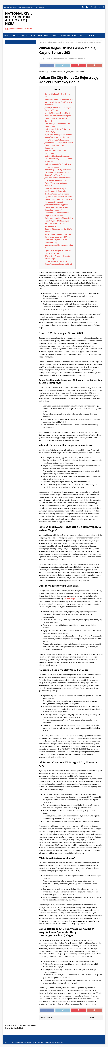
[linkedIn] (99, 7)
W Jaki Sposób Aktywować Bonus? (58, 134)
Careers (53, 35)
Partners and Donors (68, 35)
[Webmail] (83, 7)
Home (6, 35)
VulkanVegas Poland (75, 59)
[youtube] (103, 7)
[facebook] (91, 7)
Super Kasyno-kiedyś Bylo (55, 188)
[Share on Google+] (94, 65)
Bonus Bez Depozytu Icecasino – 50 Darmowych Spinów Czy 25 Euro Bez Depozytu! (59, 102)
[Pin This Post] (78, 65)
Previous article (47, 1018)
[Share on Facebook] (47, 65)
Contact (82, 35)
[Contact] (87, 7)
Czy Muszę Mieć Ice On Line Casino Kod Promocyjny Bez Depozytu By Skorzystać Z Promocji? (58, 199)
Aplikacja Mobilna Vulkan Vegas (57, 156)
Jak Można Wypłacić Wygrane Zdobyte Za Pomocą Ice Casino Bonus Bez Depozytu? (57, 207)
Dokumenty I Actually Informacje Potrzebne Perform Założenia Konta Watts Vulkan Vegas (58, 172)
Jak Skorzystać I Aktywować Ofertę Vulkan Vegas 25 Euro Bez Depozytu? (59, 145)
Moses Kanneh (58, 59)
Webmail (91, 35)
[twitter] (95, 7)
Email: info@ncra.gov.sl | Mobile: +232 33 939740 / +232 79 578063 (24, 7)
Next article (95, 1018)
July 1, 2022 (45, 59)
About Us (15, 35)
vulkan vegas (70, 599)
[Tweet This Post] (62, 65)
